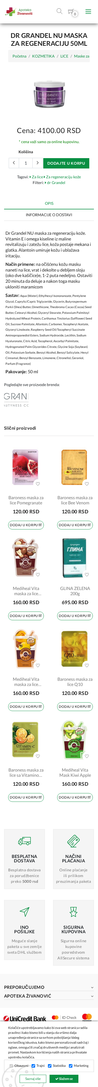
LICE (64, 56)
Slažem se (66, 1079)
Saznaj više (33, 1079)
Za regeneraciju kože (63, 176)
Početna (19, 56)
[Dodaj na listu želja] (37, 484)
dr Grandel (55, 182)
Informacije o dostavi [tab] (49, 214)
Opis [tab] (49, 203)
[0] (71, 12)
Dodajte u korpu (66, 163)
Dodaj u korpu (24, 525)
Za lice (37, 176)
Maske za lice (85, 56)
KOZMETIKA (43, 56)
